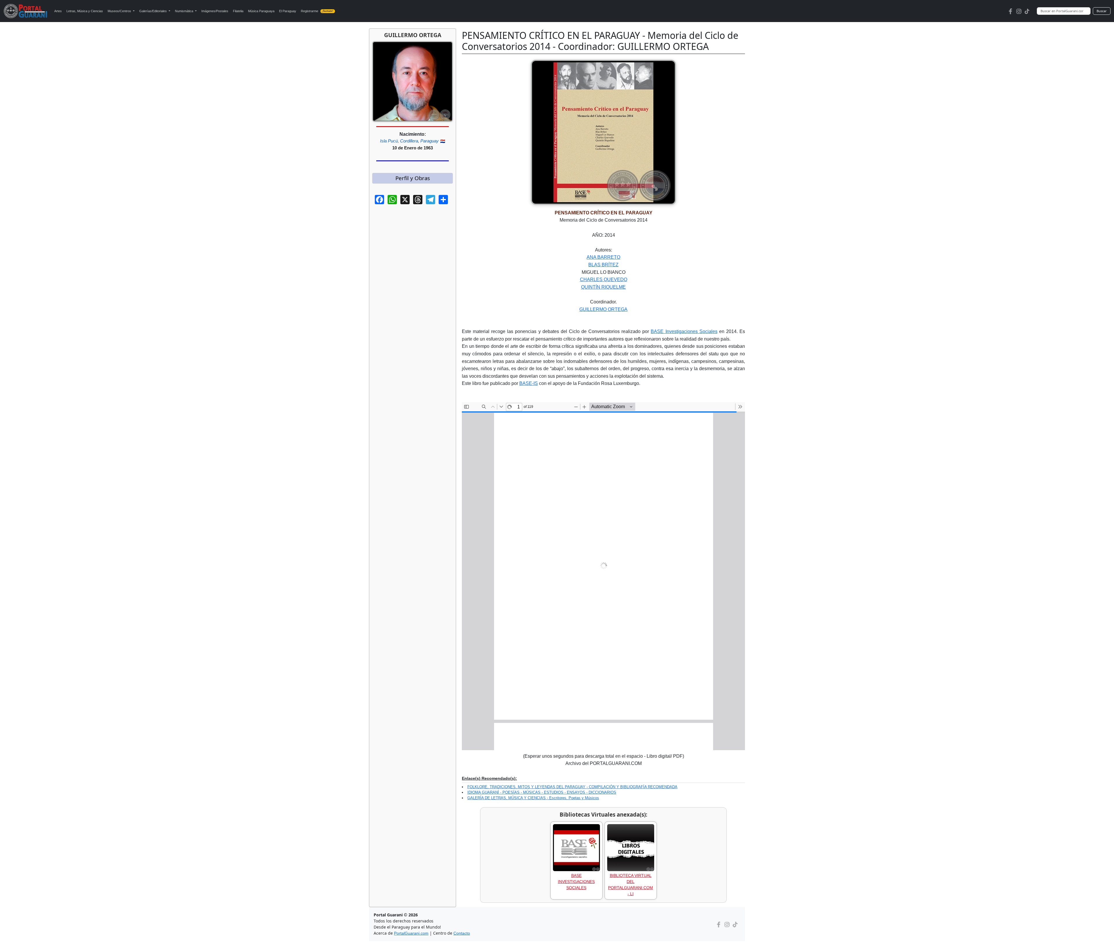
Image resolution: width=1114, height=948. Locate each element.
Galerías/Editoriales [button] (153, 11)
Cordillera (409, 140)
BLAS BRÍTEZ (603, 264)
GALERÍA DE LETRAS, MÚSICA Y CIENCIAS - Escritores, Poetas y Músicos (533, 798)
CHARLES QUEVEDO (603, 279)
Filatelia (238, 11)
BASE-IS (528, 383)
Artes (58, 11)
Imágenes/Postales (214, 11)
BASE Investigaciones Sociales (684, 331)
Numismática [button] (184, 11)
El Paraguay (287, 11)
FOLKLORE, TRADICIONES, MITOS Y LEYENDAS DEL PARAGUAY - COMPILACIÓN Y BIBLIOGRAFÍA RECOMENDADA (572, 787)
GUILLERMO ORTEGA (603, 309)
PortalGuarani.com (411, 933)
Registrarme (317, 11)
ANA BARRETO (603, 257)
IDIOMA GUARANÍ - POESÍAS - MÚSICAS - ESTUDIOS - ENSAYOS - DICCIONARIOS (541, 792)
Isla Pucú (389, 140)
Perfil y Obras (412, 178)
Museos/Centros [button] (120, 11)
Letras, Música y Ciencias (84, 11)
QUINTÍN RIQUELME (603, 287)
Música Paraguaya (261, 11)
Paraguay (429, 140)
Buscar (1102, 11)
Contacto (461, 933)
